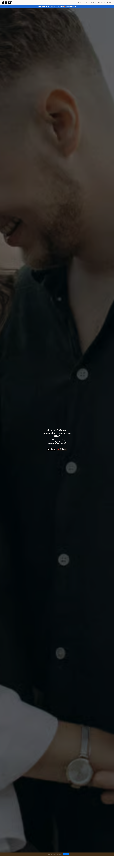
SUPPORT (109, 2)
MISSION (80, 2)
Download (65, 854)
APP (87, 2)
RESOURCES (93, 2)
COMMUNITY (101, 2)
